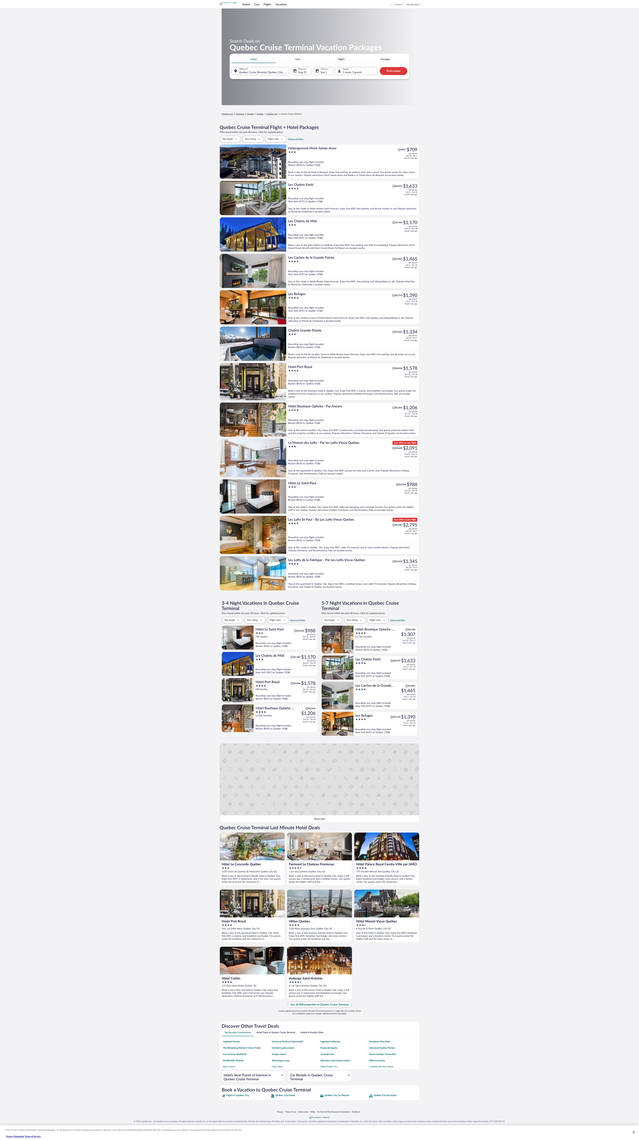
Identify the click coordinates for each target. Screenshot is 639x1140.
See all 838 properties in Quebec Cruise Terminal (320, 1004)
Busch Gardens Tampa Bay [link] (382, 1054)
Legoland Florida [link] (231, 1042)
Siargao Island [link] (279, 1054)
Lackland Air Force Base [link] (381, 1067)
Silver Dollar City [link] (328, 1067)
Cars (257, 4)
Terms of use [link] (290, 1112)
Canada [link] (250, 114)
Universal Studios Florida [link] (382, 1048)
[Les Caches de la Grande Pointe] (352, 271)
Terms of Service (33, 1137)
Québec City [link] (272, 114)
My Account (413, 4)
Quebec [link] (260, 114)
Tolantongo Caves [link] (281, 1060)
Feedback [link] (356, 1112)
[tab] (254, 59)
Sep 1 (323, 72)
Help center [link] (303, 1112)
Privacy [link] (280, 1112)
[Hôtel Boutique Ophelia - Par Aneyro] (352, 419)
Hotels (246, 4)
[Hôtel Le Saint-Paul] (352, 496)
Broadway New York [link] (379, 1042)
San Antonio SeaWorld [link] (234, 1054)
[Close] (633, 1132)
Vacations (281, 4)
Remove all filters (295, 139)
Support (398, 4)
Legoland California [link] (330, 1042)
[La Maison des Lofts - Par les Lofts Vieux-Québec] (352, 458)
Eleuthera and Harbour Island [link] (335, 1060)
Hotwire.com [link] (227, 114)
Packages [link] (240, 114)
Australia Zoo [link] (327, 1054)
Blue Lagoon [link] (229, 1067)
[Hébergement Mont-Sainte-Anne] (352, 161)
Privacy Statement (15, 1137)
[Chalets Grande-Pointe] (352, 344)
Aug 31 (302, 72)
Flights (267, 4)
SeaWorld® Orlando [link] (233, 1060)
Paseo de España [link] (328, 1048)
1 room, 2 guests (352, 72)
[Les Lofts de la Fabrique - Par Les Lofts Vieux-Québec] (352, 573)
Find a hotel (394, 71)
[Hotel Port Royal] (352, 381)
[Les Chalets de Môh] (352, 234)
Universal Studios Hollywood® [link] (287, 1042)
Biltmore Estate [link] (377, 1060)
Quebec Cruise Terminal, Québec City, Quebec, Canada (264, 72)
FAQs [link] (312, 1112)
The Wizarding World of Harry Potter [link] (242, 1048)
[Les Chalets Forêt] (352, 198)
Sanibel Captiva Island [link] (283, 1048)
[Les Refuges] (352, 307)
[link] (246, 1096)
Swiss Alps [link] (277, 1067)
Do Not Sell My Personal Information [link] (333, 1112)
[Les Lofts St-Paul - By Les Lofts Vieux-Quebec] (352, 535)
